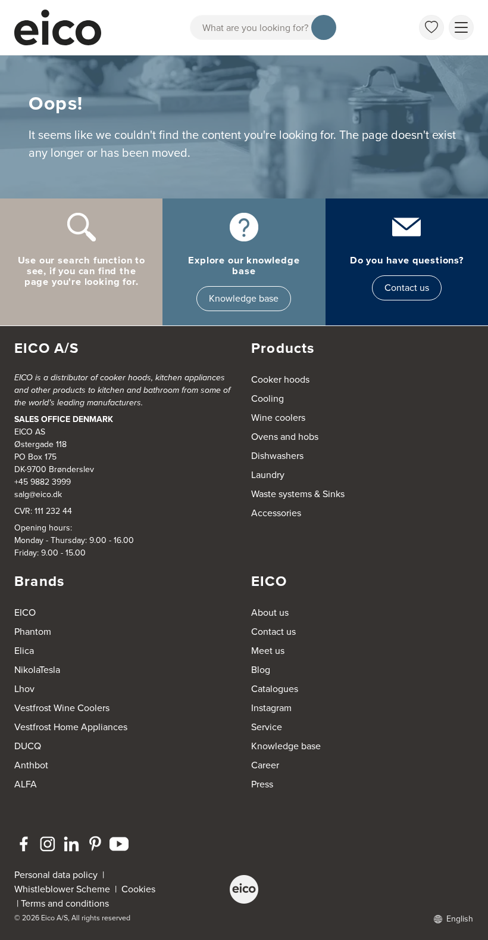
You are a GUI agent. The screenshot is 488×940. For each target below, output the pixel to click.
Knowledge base (244, 298)
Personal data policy (56, 875)
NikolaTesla (37, 670)
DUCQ (27, 746)
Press (262, 784)
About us (270, 612)
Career (265, 765)
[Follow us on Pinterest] (95, 844)
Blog (260, 670)
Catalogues (274, 689)
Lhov (24, 689)
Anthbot (31, 765)
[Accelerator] (63, 27)
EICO (25, 612)
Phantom (32, 631)
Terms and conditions (65, 903)
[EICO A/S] (244, 889)
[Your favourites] (431, 27)
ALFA (25, 784)
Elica (24, 650)
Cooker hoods (280, 379)
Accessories (276, 513)
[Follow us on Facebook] (23, 844)
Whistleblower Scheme (62, 889)
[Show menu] (461, 27)
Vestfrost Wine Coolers (62, 708)
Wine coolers (278, 417)
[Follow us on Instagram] (47, 844)
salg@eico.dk (38, 494)
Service (266, 727)
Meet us (267, 650)
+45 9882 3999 (42, 482)
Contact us (406, 287)
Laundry (267, 475)
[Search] (323, 27)
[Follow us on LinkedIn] (71, 844)
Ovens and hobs (284, 436)
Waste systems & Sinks (298, 494)
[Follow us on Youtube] (119, 844)
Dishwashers (277, 456)
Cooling (267, 398)
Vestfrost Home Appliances (70, 727)
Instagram (271, 708)
